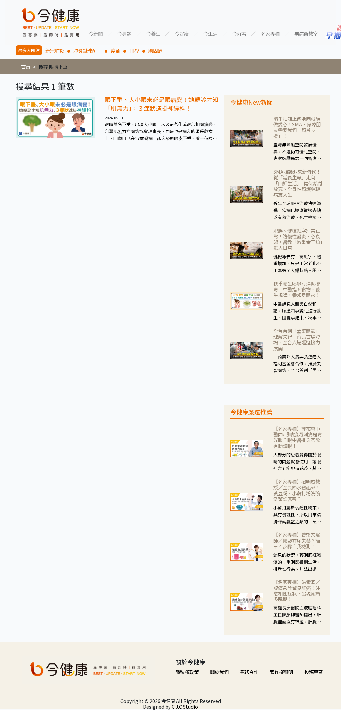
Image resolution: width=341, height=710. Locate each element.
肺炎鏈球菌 (87, 50)
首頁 (25, 66)
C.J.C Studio (185, 706)
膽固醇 (155, 50)
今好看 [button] (239, 33)
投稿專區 (313, 671)
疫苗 (115, 50)
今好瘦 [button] (182, 33)
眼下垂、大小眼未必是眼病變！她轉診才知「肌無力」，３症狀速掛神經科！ (161, 103)
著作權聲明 (281, 671)
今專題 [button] (124, 33)
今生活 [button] (210, 33)
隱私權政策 (187, 671)
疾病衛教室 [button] (306, 33)
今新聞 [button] (96, 33)
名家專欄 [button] (270, 33)
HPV (134, 50)
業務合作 (249, 671)
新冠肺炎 (54, 50)
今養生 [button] (153, 33)
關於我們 (219, 671)
